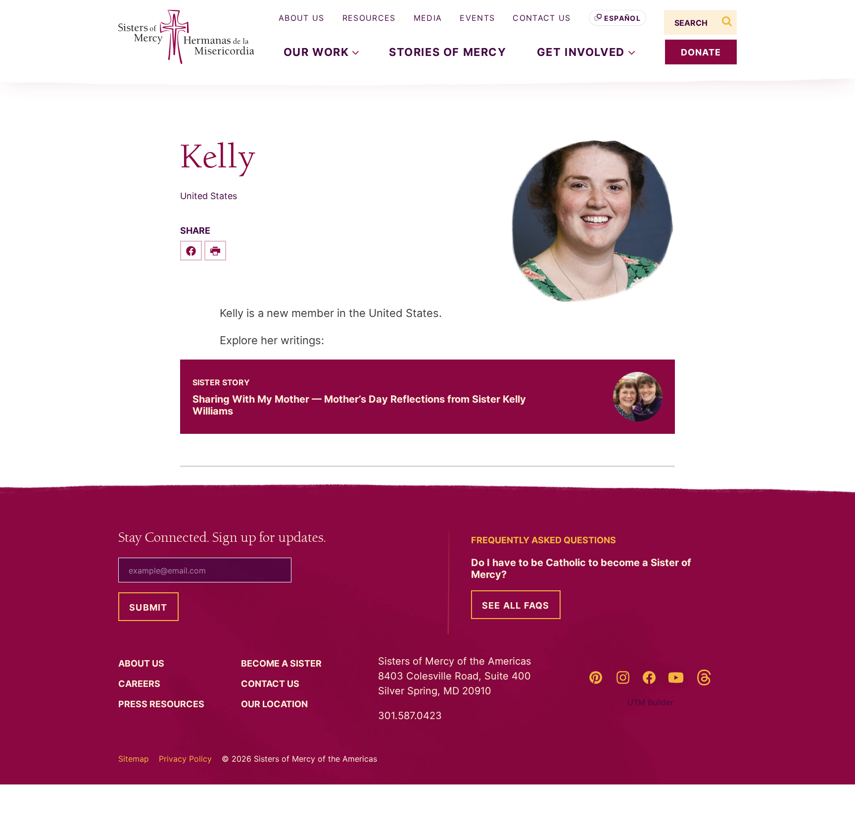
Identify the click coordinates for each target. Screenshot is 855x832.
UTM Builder (650, 702)
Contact (271, 683)
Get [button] (582, 52)
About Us (302, 18)
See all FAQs (516, 605)
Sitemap (133, 759)
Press (162, 704)
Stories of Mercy (448, 52)
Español (622, 18)
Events (477, 18)
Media (428, 18)
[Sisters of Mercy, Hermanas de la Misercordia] (180, 37)
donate (701, 52)
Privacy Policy (185, 759)
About (142, 663)
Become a (282, 663)
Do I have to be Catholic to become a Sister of (581, 568)
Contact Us (541, 18)
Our (275, 704)
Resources (369, 18)
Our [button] (318, 52)
